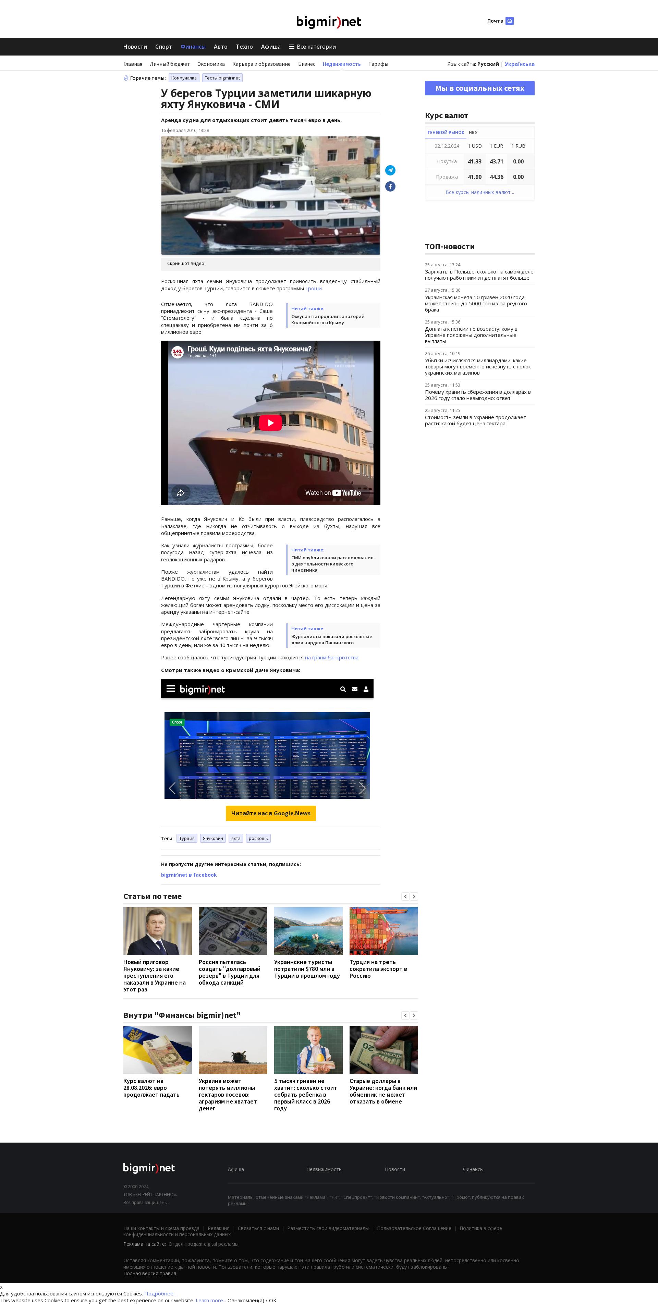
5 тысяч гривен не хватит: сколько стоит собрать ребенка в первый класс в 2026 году (305, 1094)
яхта (236, 838)
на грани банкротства (331, 657)
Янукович (213, 838)
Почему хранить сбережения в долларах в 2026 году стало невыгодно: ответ (478, 394)
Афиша (271, 46)
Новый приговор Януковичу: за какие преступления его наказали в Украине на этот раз (154, 975)
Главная (132, 63)
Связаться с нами (258, 1228)
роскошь (258, 838)
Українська (520, 63)
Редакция (219, 1228)
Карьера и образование (261, 63)
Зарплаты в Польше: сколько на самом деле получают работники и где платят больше (479, 274)
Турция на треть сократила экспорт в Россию (378, 968)
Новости (135, 46)
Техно (244, 46)
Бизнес (306, 63)
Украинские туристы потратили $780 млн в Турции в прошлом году (307, 968)
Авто (221, 46)
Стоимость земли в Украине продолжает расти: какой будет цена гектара (475, 420)
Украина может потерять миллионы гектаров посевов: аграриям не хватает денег (228, 1094)
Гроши (313, 288)
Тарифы (378, 63)
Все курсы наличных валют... (480, 192)
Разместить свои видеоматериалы (328, 1228)
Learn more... (211, 1300)
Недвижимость (342, 63)
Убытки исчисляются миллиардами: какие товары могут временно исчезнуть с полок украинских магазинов (478, 366)
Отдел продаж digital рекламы (204, 1244)
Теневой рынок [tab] (445, 132)
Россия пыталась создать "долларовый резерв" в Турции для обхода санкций (229, 972)
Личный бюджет (170, 63)
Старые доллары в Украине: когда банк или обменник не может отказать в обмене (383, 1091)
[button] (405, 896)
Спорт (163, 46)
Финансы (193, 46)
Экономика (211, 63)
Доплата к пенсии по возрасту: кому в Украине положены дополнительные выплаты (471, 334)
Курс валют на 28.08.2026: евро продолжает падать (151, 1087)
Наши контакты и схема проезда (161, 1228)
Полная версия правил (149, 1273)
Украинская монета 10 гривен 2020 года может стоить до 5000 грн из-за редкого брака (476, 303)
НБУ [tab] (473, 132)
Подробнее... (160, 1293)
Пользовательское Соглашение (414, 1228)
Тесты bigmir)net (222, 78)
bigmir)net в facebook (189, 875)
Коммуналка (184, 78)
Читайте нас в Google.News (270, 813)
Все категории (316, 46)
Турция (187, 838)
